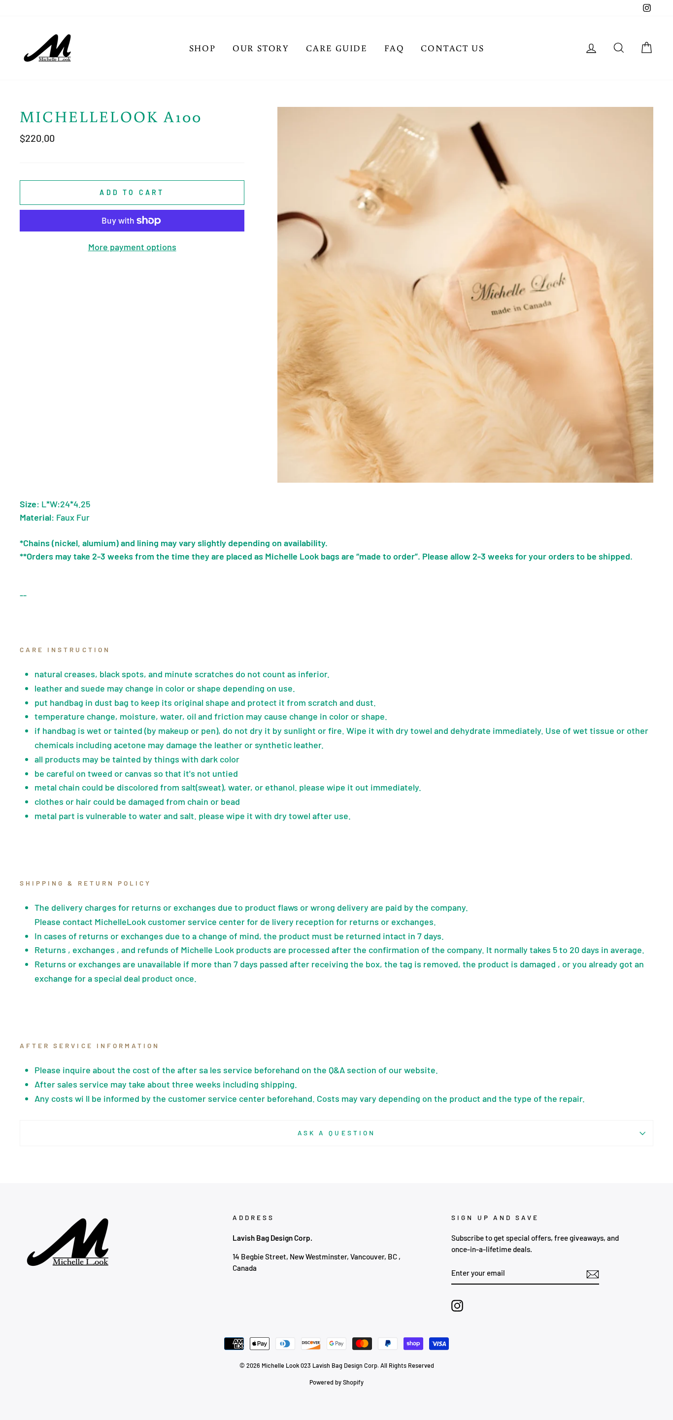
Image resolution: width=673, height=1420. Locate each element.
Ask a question (336, 1132)
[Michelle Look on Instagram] (457, 1305)
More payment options (132, 246)
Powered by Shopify (336, 1382)
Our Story (261, 48)
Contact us (452, 48)
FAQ (394, 48)
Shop (202, 48)
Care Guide (337, 48)
